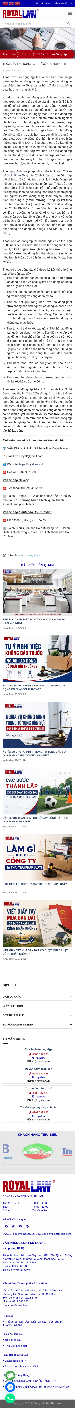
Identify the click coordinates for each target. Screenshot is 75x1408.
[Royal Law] (21, 13)
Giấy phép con (13, 1006)
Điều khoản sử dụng (63, 3)
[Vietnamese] (17, 3)
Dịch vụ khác (12, 996)
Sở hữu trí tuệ (13, 1015)
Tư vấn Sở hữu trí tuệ (38, 1088)
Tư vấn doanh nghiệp (18, 1024)
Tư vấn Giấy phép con (38, 1068)
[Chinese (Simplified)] (6, 3)
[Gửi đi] (68, 23)
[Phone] (10, 1398)
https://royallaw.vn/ (31, 464)
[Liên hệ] (10, 1376)
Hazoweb (56, 1403)
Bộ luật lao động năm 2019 (24, 175)
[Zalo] (10, 1387)
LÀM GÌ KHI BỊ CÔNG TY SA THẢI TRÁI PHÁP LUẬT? (35, 884)
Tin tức (26, 54)
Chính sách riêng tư (43, 3)
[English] (11, 3)
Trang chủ (9, 54)
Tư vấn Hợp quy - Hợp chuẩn (38, 1107)
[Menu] (70, 13)
